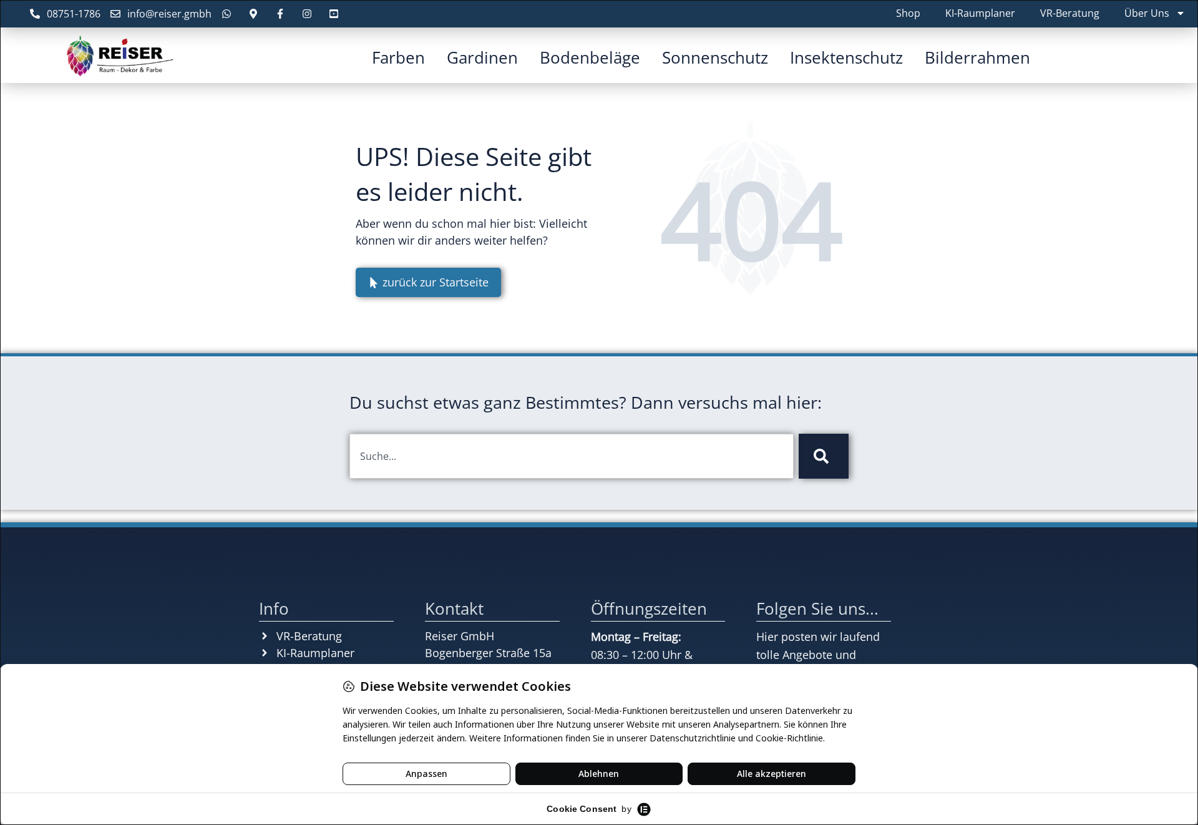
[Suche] (824, 456)
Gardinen (482, 57)
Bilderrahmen (977, 57)
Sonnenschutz (715, 57)
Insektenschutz (846, 57)
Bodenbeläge (590, 57)
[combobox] (571, 456)
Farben (398, 57)
